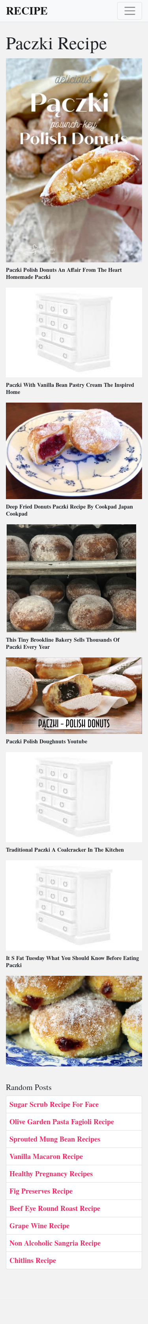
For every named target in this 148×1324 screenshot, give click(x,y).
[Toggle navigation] (129, 11)
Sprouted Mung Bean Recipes (54, 1139)
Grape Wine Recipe (39, 1225)
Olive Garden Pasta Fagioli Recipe (61, 1121)
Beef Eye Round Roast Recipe (54, 1208)
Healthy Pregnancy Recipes (51, 1173)
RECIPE (27, 10)
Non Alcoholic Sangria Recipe (55, 1243)
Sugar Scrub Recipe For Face (54, 1104)
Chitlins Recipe (32, 1260)
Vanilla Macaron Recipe (46, 1156)
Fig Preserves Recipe (41, 1191)
